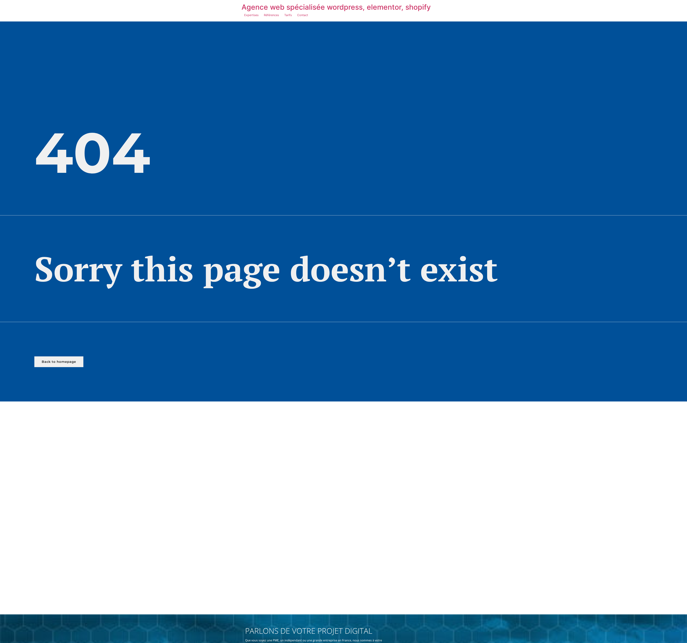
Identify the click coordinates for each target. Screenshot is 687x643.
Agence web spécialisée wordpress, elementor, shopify (336, 7)
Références (271, 15)
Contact (302, 15)
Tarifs (288, 15)
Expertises (251, 15)
